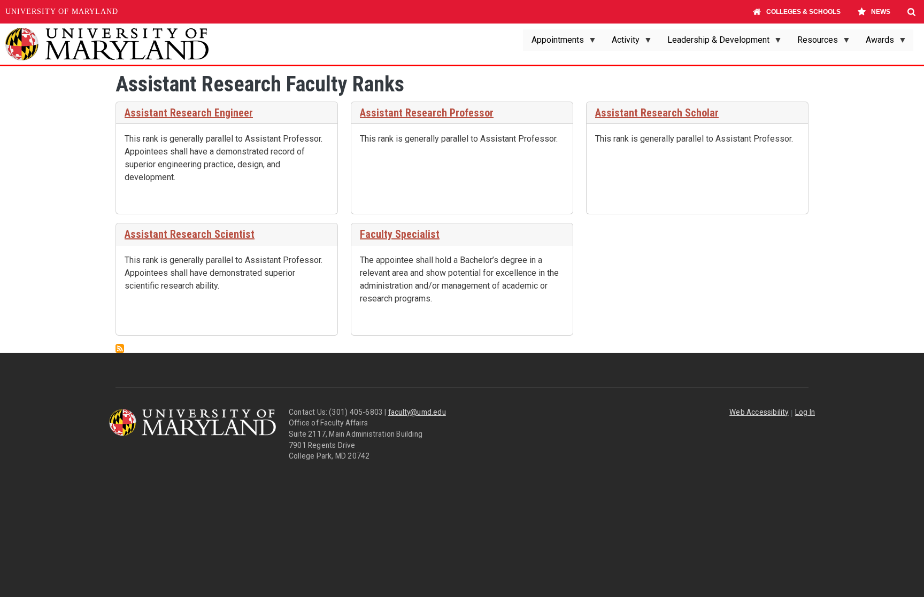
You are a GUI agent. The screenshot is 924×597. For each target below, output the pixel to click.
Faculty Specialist (400, 234)
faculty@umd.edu (417, 412)
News (880, 11)
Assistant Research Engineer (189, 112)
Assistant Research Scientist (190, 234)
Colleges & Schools (803, 11)
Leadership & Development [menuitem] (714, 43)
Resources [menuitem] (813, 43)
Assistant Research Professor (427, 112)
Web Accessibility (758, 412)
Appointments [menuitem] (553, 43)
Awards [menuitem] (875, 43)
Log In (805, 412)
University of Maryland (61, 11)
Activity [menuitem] (621, 43)
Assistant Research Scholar (657, 112)
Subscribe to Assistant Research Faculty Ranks (120, 348)
